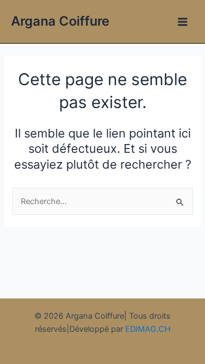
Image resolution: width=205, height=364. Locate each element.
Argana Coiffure (60, 21)
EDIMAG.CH (148, 329)
